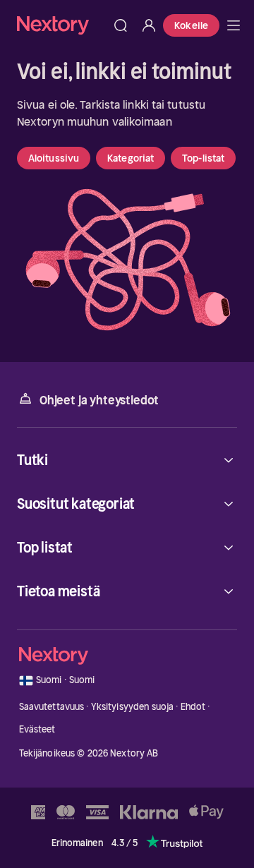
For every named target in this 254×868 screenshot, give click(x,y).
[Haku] (121, 25)
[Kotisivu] (62, 25)
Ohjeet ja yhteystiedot (99, 400)
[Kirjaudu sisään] (149, 25)
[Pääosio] (233, 25)
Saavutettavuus (52, 707)
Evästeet (37, 729)
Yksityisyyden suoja (132, 707)
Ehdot (193, 707)
